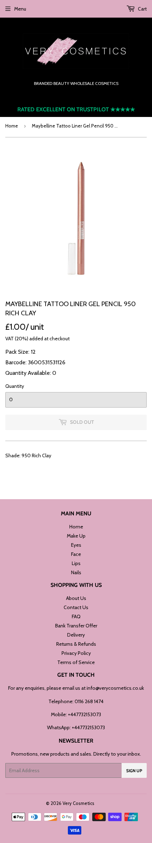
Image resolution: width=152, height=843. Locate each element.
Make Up (76, 536)
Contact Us (76, 607)
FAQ (76, 616)
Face (76, 554)
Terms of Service (76, 662)
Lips (76, 563)
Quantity (14, 386)
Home (11, 126)
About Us (76, 598)
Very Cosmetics (78, 803)
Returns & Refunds (76, 644)
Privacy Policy (76, 653)
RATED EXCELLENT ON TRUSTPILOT (76, 109)
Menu (20, 9)
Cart (142, 9)
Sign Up (134, 770)
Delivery (76, 635)
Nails (76, 572)
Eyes (76, 545)
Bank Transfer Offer (76, 625)
